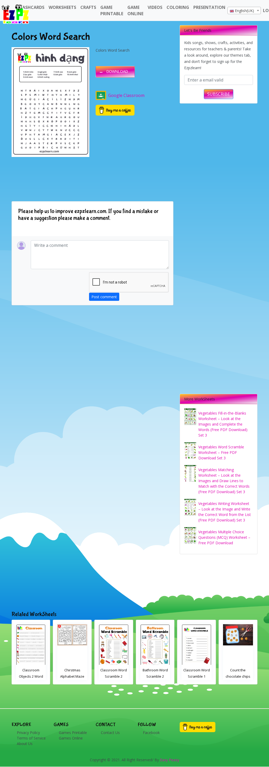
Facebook (151, 732)
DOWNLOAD (117, 71)
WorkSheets (62, 7)
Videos (155, 7)
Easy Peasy (169, 759)
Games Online (71, 738)
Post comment (104, 296)
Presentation (209, 7)
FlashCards (31, 7)
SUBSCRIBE (218, 94)
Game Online (135, 10)
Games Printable (73, 732)
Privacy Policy (28, 732)
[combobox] (244, 10)
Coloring (178, 7)
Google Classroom (126, 95)
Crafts (88, 7)
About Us (25, 743)
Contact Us (110, 732)
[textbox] (244, 10)
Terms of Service (31, 738)
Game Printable (111, 10)
